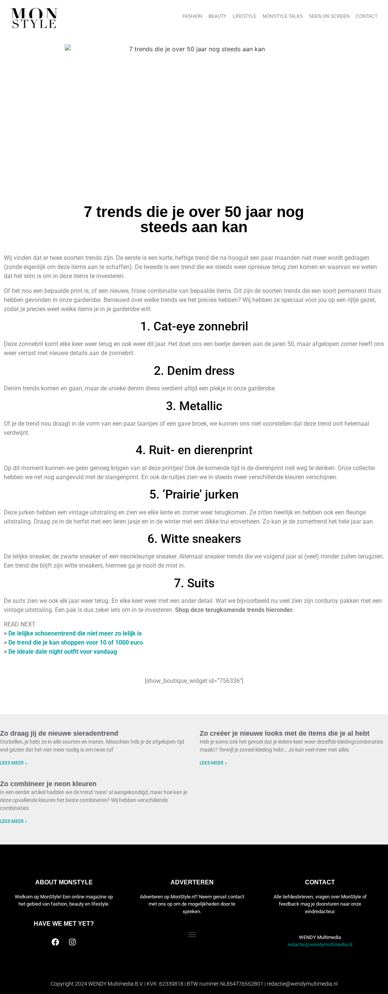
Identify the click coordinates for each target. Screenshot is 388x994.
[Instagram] (72, 942)
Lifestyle (245, 16)
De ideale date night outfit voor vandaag (62, 651)
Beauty (217, 16)
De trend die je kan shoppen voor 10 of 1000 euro (75, 642)
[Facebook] (55, 942)
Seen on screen (329, 16)
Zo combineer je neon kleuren (48, 784)
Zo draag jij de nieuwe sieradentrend (59, 733)
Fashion (192, 16)
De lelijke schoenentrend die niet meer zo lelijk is (75, 633)
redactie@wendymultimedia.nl (320, 944)
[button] (192, 934)
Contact (366, 16)
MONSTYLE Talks (283, 16)
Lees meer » (13, 763)
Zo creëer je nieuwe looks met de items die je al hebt (284, 733)
